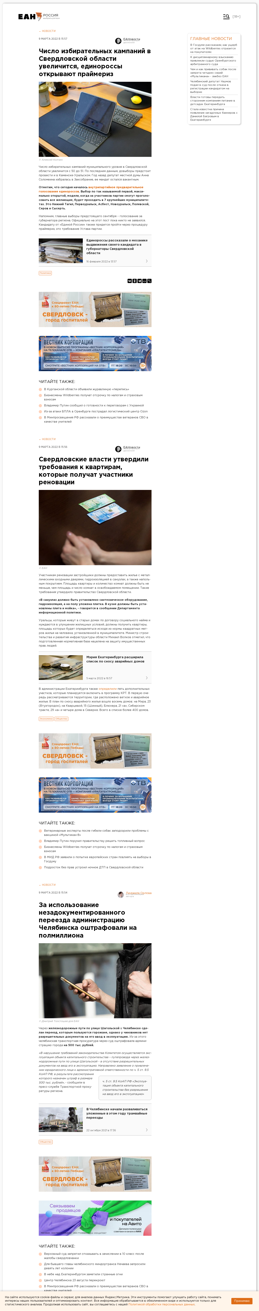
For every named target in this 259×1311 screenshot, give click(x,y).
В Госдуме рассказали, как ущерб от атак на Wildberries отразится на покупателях (213, 48)
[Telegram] (139, 281)
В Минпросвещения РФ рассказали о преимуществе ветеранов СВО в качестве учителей (96, 419)
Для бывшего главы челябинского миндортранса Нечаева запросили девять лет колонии (94, 1266)
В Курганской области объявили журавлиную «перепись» (86, 389)
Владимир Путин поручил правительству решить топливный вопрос (94, 841)
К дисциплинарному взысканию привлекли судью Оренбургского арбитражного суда (213, 60)
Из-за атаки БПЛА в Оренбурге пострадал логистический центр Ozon (96, 411)
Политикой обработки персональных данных (161, 1304)
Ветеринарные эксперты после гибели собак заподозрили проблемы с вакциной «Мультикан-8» (96, 833)
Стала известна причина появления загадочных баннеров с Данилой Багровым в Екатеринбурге (214, 114)
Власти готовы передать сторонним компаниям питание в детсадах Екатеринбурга (212, 100)
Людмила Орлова (139, 893)
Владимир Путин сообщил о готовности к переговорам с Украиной (94, 405)
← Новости (47, 31)
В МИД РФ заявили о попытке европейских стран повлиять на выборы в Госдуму (97, 859)
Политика (45, 273)
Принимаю (242, 1301)
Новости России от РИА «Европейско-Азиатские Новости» (30, 16)
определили (108, 689)
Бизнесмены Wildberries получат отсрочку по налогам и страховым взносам (93, 397)
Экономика (46, 719)
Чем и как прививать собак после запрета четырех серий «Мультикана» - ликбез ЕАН (213, 73)
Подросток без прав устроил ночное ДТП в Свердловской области (93, 867)
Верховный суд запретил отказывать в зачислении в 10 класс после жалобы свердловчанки (94, 1256)
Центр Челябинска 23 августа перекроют (74, 1280)
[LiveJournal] (149, 281)
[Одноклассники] (134, 281)
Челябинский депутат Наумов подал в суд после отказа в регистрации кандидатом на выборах (210, 86)
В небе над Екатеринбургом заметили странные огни (83, 1274)
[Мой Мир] (144, 281)
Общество (61, 719)
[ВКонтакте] (130, 281)
